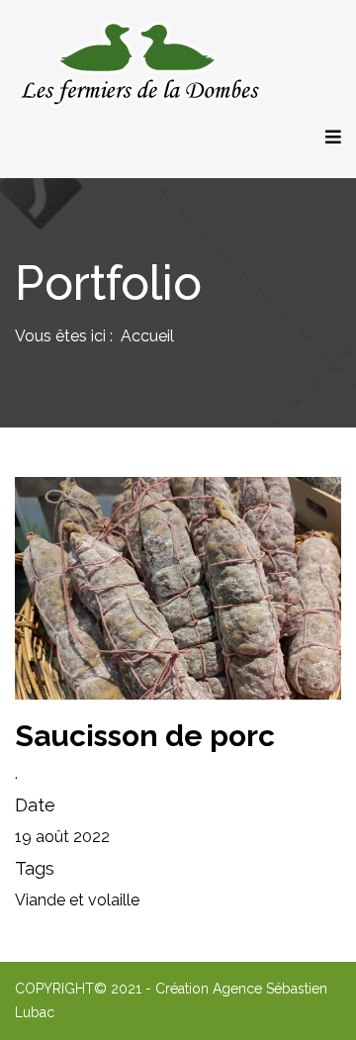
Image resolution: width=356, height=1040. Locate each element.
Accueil (147, 336)
